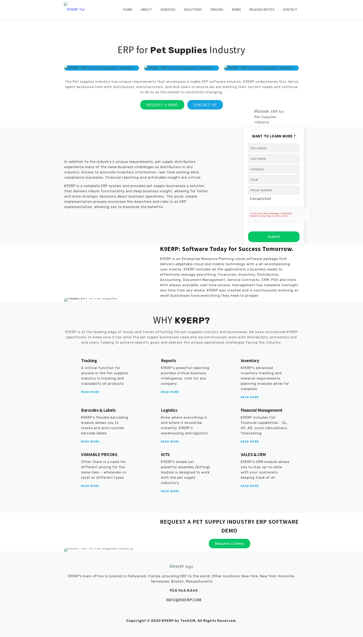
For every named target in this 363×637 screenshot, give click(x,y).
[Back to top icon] (342, 628)
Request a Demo (162, 104)
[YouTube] (189, 612)
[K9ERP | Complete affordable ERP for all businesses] (75, 9)
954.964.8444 (184, 590)
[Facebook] (170, 612)
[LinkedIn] (198, 612)
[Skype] (160, 612)
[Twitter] (179, 612)
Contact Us (205, 104)
